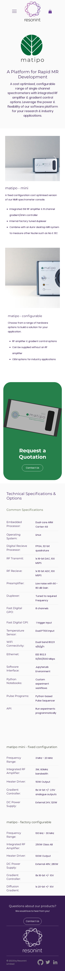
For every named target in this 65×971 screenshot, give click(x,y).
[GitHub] (40, 962)
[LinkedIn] (55, 962)
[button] (50, 11)
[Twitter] (48, 962)
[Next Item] (54, 158)
